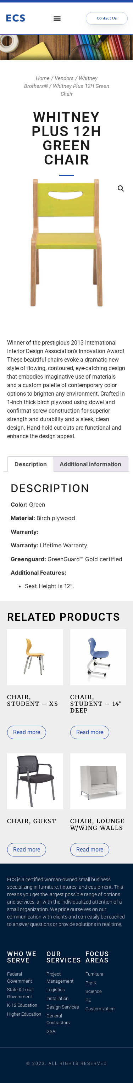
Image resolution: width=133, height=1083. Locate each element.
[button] (57, 18)
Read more (26, 732)
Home (43, 78)
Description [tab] (31, 464)
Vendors (64, 78)
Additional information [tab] (90, 464)
